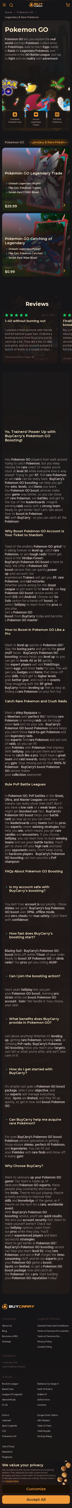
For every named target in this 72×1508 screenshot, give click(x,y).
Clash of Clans (44, 1425)
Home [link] (8, 12)
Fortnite (41, 1405)
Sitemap (6, 1341)
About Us (7, 1325)
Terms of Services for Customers (48, 1336)
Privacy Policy (44, 1341)
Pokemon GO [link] (25, 12)
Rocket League (10, 1383)
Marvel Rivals (9, 1399)
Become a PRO (10, 1336)
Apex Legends (9, 1425)
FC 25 (5, 1405)
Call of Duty (8, 1446)
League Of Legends (12, 1394)
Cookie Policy (44, 1346)
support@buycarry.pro (14, 1366)
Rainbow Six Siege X (48, 1383)
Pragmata (7, 1457)
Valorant (6, 1420)
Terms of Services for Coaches (53, 1331)
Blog (4, 1331)
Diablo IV (42, 1394)
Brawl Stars (7, 1389)
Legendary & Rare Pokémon (48, 142)
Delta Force (43, 1399)
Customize (36, 1489)
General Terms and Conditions (53, 1325)
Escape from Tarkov (47, 1415)
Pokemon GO (14, 142)
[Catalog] (4, 5)
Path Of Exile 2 (45, 1389)
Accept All (36, 1499)
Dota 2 (5, 1415)
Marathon (7, 1451)
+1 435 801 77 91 (9, 1362)
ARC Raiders (43, 1420)
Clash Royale (44, 1431)
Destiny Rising (44, 1436)
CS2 (4, 1431)
